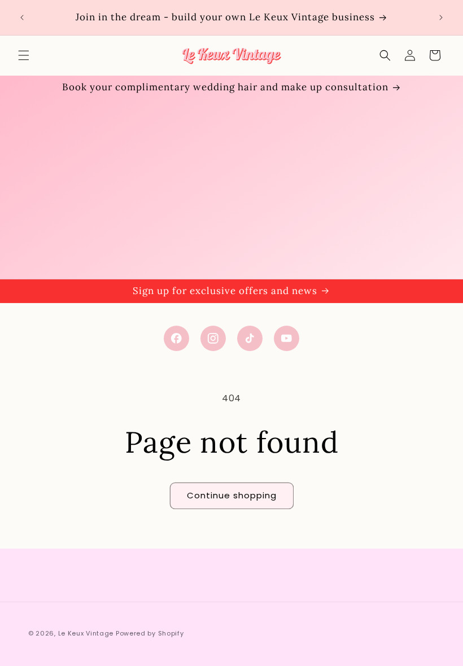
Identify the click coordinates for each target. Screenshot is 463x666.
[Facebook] (176, 338)
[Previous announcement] (22, 17)
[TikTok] (250, 338)
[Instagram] (213, 338)
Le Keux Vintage (86, 633)
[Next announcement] (441, 17)
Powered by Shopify (150, 633)
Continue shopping (232, 495)
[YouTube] (286, 338)
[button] (23, 55)
